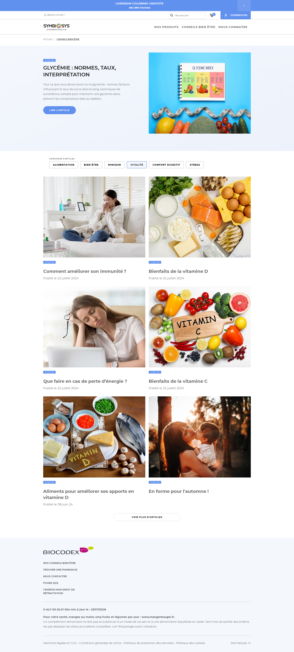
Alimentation (63, 164)
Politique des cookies (190, 643)
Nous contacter (55, 576)
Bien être (91, 164)
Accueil (48, 39)
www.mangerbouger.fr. (158, 617)
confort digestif (166, 164)
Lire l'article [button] (60, 110)
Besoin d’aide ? (56, 15)
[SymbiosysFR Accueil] (56, 26)
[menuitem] (166, 26)
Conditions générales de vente (100, 643)
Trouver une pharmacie (60, 569)
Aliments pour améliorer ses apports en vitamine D (88, 494)
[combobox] (187, 15)
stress (195, 164)
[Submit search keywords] (172, 15)
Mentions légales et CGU (60, 643)
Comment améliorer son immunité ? (84, 271)
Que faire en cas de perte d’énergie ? (85, 381)
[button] (237, 15)
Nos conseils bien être (59, 563)
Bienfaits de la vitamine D (178, 271)
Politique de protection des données (149, 643)
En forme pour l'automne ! (179, 491)
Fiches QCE (50, 582)
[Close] (244, 5)
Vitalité (49, 60)
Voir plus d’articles (147, 517)
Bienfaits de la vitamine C (178, 381)
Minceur (114, 164)
